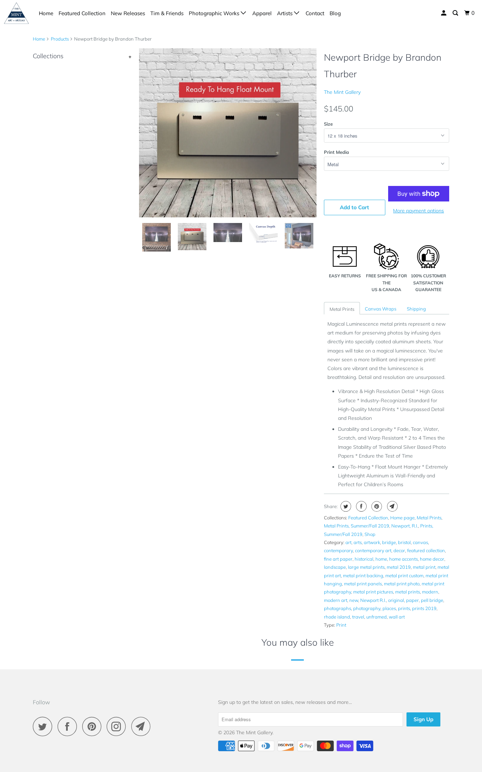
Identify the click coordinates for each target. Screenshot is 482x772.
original (396, 600)
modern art (335, 600)
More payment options (418, 210)
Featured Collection (82, 13)
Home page (402, 517)
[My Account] (444, 13)
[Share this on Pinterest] (376, 506)
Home (46, 13)
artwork (372, 542)
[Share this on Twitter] (345, 506)
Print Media (336, 152)
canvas (420, 542)
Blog (335, 13)
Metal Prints (342, 309)
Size (328, 124)
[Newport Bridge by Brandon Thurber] (228, 133)
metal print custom (404, 575)
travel (358, 617)
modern (430, 592)
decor (399, 550)
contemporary (338, 550)
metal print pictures (373, 592)
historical (364, 559)
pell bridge (432, 600)
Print (341, 625)
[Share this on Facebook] (360, 506)
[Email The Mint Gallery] (143, 726)
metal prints (407, 592)
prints (404, 608)
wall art (397, 617)
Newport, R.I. (404, 526)
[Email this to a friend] (391, 506)
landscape (335, 567)
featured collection (426, 550)
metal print (424, 567)
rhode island (337, 617)
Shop (369, 534)
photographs (337, 608)
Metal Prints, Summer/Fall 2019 (356, 526)
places (389, 608)
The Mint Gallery (342, 92)
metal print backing (363, 575)
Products (60, 39)
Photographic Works (215, 13)
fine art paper (338, 559)
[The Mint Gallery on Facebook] (69, 726)
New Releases (128, 13)
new (353, 600)
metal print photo (402, 583)
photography (366, 608)
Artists (285, 13)
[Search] (455, 13)
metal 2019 (399, 567)
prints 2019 (424, 608)
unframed (376, 617)
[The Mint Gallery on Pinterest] (93, 726)
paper (412, 600)
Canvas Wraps (380, 309)
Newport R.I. (373, 600)
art (348, 542)
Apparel (262, 13)
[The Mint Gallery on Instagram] (118, 726)
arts (358, 542)
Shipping (416, 309)
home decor (432, 559)
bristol (404, 542)
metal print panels (363, 583)
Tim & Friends (166, 13)
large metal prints (366, 567)
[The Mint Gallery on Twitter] (44, 726)
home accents (403, 559)
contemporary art (373, 550)
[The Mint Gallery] (16, 13)
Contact (315, 13)
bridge (389, 542)
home (381, 559)
